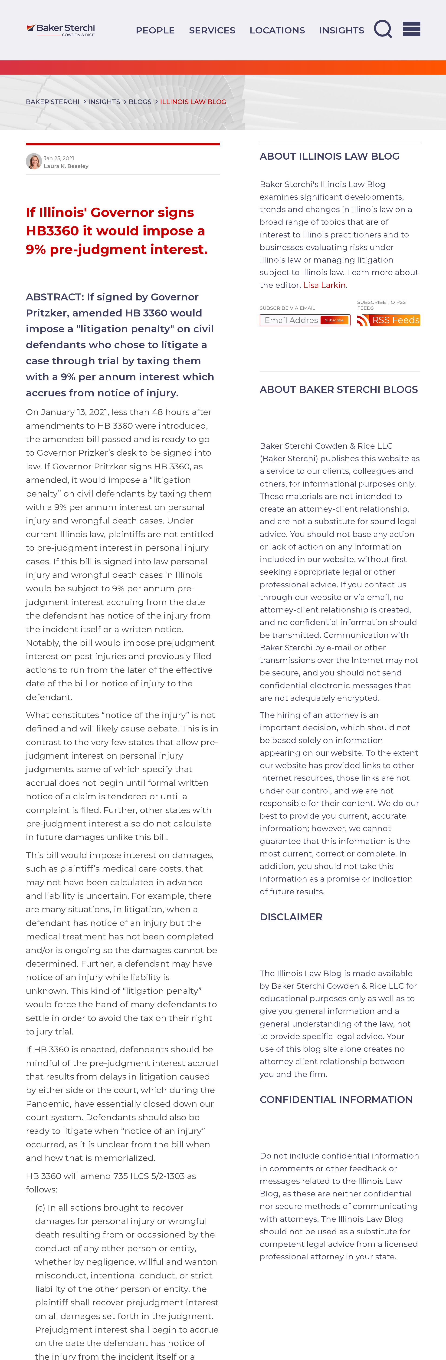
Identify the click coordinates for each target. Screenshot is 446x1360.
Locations (277, 30)
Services (212, 30)
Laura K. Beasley (66, 166)
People (155, 30)
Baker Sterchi (53, 102)
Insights (341, 30)
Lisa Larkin (324, 285)
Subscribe (334, 320)
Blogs (140, 102)
